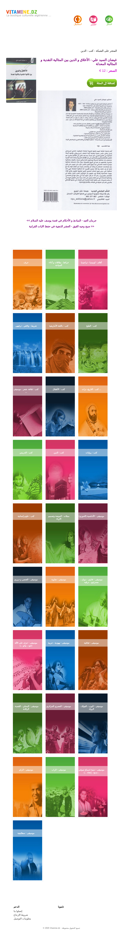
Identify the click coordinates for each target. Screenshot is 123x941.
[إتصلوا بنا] (109, 18)
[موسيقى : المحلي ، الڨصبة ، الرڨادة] (27, 722)
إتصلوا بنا (18, 911)
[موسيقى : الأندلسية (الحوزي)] (93, 532)
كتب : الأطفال (59, 389)
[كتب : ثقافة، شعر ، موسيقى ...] (27, 405)
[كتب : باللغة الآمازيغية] (60, 342)
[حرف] (27, 279)
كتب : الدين (59, 452)
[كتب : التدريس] (27, 469)
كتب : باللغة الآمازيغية (58, 326)
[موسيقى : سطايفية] (27, 849)
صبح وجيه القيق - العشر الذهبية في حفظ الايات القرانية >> (61, 226)
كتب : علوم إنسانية (26, 516)
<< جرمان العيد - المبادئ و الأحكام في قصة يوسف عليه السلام (61, 220)
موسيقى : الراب (59, 770)
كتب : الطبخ (91, 326)
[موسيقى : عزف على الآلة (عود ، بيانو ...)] (27, 659)
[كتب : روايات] (93, 469)
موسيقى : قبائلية (91, 643)
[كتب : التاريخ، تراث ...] (93, 405)
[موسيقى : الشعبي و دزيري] (27, 596)
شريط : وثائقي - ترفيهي (26, 326)
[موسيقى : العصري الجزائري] (60, 722)
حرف (26, 262)
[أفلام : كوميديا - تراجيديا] (93, 279)
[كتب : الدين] (60, 469)
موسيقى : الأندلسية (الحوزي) (91, 516)
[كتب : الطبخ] (93, 342)
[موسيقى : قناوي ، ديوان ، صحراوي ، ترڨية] (93, 596)
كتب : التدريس (26, 452)
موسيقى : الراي (26, 770)
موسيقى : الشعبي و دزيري (26, 579)
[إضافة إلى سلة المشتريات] (102, 82)
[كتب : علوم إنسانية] (27, 532)
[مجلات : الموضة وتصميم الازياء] (60, 532)
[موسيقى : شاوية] (60, 596)
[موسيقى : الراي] (27, 786)
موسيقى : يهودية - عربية (58, 643)
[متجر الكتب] (77, 18)
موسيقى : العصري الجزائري (58, 706)
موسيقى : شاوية (58, 579)
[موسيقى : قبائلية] (93, 659)
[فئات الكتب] (93, 18)
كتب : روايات (91, 452)
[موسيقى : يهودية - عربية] (60, 659)
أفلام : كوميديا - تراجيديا (91, 262)
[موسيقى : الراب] (60, 786)
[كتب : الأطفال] (60, 405)
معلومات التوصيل (22, 918)
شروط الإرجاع (21, 915)
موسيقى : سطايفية (26, 833)
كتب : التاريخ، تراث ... (91, 389)
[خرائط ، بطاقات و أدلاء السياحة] (60, 279)
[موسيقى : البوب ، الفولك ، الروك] (93, 722)
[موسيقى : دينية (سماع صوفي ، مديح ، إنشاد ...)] (93, 786)
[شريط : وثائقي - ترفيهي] (27, 342)
